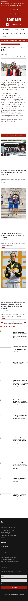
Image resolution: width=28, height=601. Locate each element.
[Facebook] (10, 10)
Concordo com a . (11, 584)
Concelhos (6, 29)
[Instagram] (14, 10)
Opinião (5, 37)
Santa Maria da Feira (8, 44)
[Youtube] (17, 10)
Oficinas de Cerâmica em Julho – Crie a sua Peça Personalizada (19, 496)
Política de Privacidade (15, 584)
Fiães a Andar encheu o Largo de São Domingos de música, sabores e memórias (13, 172)
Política (23, 29)
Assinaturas (16, 598)
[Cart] (10, 14)
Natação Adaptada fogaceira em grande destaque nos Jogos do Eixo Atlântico (12, 235)
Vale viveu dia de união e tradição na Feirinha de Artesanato (19, 480)
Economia (5, 33)
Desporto (15, 29)
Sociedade (14, 33)
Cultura (22, 33)
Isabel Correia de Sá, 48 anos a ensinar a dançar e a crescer (20, 364)
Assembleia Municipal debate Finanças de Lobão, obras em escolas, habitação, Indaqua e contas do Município (20, 465)
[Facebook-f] (2, 542)
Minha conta (23, 598)
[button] (7, 24)
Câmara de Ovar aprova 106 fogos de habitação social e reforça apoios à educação (20, 348)
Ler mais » (3, 184)
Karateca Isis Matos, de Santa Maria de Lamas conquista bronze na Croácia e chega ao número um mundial (20, 440)
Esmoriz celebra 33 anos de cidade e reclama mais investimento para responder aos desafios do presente (20, 382)
